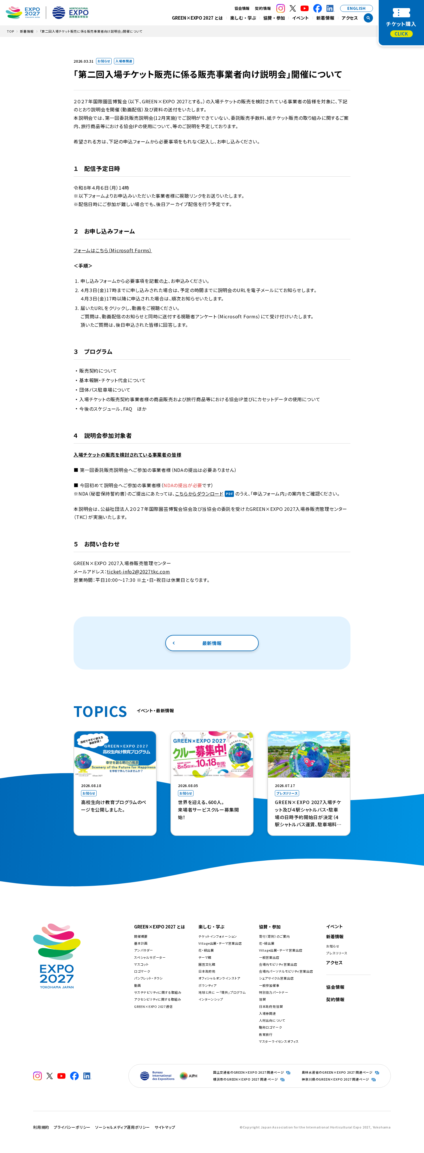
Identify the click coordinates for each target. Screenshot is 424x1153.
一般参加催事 (269, 985)
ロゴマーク (142, 971)
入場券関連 (267, 1013)
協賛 (262, 999)
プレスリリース (337, 953)
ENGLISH (356, 8)
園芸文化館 (206, 964)
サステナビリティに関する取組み (157, 992)
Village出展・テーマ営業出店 (220, 943)
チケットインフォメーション (217, 936)
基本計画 (141, 943)
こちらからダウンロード (199, 493)
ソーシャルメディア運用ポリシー (122, 1127)
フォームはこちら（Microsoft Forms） (113, 250)
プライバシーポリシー (72, 1127)
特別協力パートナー (273, 992)
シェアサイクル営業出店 (276, 978)
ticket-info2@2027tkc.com (138, 571)
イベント (300, 18)
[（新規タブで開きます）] (280, 8)
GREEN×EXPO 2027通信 (153, 1006)
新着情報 (325, 18)
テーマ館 (204, 957)
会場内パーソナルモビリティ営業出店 (286, 971)
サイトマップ (165, 1127)
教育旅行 (266, 1034)
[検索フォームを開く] (368, 18)
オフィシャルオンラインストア (219, 978)
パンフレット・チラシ (148, 978)
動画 (137, 985)
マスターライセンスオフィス (279, 1041)
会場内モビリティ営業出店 (278, 964)
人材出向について (272, 1020)
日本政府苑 (206, 971)
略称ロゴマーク (270, 1027)
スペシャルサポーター (150, 957)
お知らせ (332, 946)
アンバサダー (143, 950)
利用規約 (41, 1127)
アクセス (350, 18)
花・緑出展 (206, 950)
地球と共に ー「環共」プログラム (222, 992)
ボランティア (207, 985)
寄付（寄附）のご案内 (274, 936)
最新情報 (212, 643)
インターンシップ (210, 999)
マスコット (141, 964)
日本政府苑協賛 (271, 1006)
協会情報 (335, 987)
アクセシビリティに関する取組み (157, 999)
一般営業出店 (269, 957)
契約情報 (263, 8)
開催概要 (141, 936)
